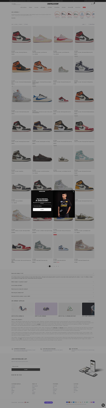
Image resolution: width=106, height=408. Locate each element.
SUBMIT (42, 209)
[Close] (73, 191)
